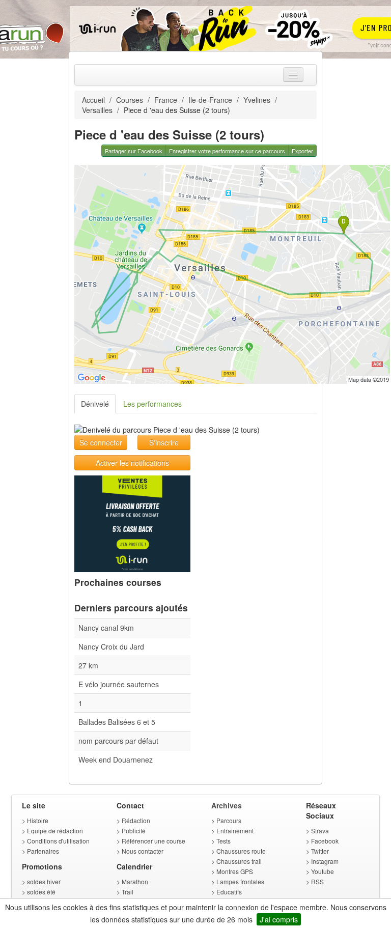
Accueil (93, 100)
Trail (127, 891)
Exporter (302, 151)
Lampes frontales (240, 881)
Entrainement (235, 830)
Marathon (135, 881)
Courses (129, 100)
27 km (88, 665)
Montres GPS (234, 871)
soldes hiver (44, 881)
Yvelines (256, 100)
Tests (223, 840)
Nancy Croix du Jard (111, 646)
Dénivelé (95, 404)
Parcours (228, 820)
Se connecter (100, 442)
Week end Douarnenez (115, 759)
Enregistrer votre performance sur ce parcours (227, 151)
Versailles (97, 110)
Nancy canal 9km (106, 628)
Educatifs (229, 891)
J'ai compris (279, 919)
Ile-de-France (210, 100)
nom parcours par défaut (118, 741)
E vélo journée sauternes (118, 684)
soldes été (41, 891)
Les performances (152, 404)
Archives (226, 805)
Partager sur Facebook (133, 151)
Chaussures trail (239, 861)
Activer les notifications (132, 463)
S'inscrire (164, 442)
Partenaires (43, 851)
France (165, 100)
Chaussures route (241, 851)
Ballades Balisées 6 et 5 (116, 722)
